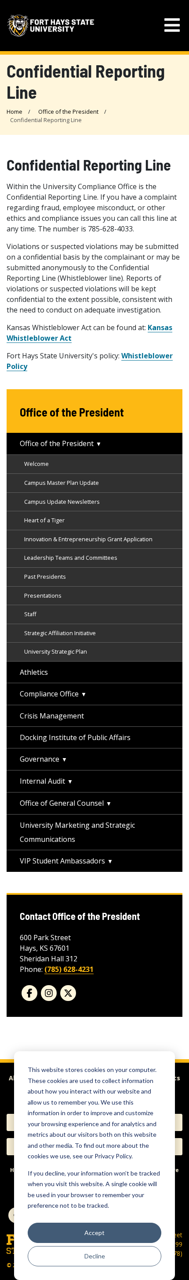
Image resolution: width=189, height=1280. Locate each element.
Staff (30, 614)
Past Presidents (45, 576)
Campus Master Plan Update (61, 483)
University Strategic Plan (55, 651)
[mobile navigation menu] (172, 25)
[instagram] (48, 993)
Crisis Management (52, 716)
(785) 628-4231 (69, 969)
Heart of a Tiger (44, 520)
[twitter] (68, 993)
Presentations (43, 595)
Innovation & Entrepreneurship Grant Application (88, 539)
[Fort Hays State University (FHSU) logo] (50, 26)
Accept (94, 1232)
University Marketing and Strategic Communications (77, 832)
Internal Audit (42, 781)
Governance (39, 759)
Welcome (36, 464)
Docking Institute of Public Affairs (75, 737)
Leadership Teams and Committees (70, 558)
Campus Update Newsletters (62, 502)
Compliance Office (49, 694)
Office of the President (68, 111)
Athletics (34, 672)
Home (14, 111)
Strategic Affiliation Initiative (60, 633)
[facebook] (29, 993)
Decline (94, 1256)
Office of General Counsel (62, 803)
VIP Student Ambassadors (62, 861)
